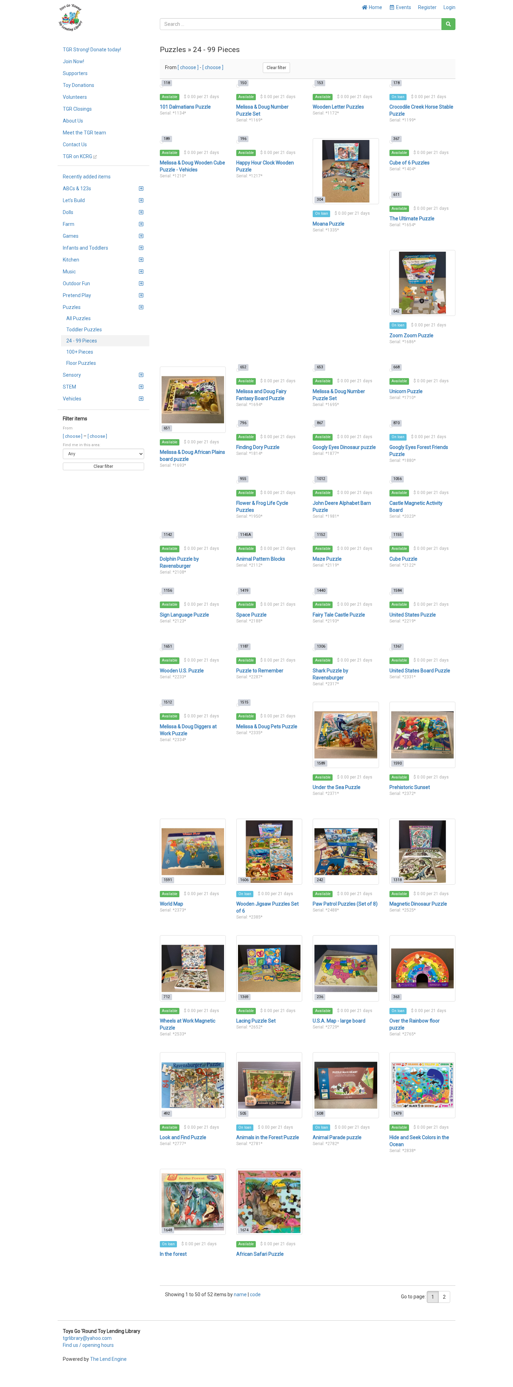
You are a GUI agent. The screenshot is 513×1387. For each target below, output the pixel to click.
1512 (168, 702)
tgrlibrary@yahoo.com (87, 1338)
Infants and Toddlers (85, 248)
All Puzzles (78, 318)
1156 (168, 590)
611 (396, 194)
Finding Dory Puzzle (258, 447)
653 (320, 367)
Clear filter (103, 466)
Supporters (75, 73)
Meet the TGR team (84, 132)
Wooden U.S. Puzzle (182, 670)
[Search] (448, 24)
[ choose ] (73, 436)
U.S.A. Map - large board (339, 1021)
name (241, 1294)
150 (243, 83)
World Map (171, 904)
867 (320, 423)
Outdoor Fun (76, 283)
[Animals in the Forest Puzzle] (269, 1085)
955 (243, 479)
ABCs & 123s (77, 188)
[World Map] (193, 851)
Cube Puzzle (403, 559)
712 (167, 997)
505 (243, 1113)
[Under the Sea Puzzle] (345, 734)
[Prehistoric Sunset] (422, 734)
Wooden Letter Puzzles (338, 107)
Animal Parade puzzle (337, 1137)
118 (167, 83)
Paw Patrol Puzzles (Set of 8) (345, 904)
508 (320, 1113)
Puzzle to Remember (259, 670)
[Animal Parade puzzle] (345, 1085)
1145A (245, 534)
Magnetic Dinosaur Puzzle (418, 904)
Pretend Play (77, 295)
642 (396, 311)
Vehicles (72, 398)
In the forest (173, 1254)
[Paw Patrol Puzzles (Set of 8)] (345, 851)
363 (396, 997)
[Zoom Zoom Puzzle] (422, 283)
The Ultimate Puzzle (411, 218)
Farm (68, 224)
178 (396, 83)
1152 (321, 534)
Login (449, 7)
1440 (321, 590)
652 (243, 367)
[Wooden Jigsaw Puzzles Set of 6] (269, 851)
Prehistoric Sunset (409, 787)
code (255, 1294)
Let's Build (74, 200)
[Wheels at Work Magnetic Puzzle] (193, 968)
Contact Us (75, 144)
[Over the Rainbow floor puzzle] (422, 968)
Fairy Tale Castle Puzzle (339, 615)
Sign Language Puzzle (184, 615)
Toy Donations (78, 85)
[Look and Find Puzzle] (193, 1085)
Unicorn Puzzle (406, 391)
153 (320, 83)
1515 (244, 702)
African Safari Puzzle (260, 1254)
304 (320, 199)
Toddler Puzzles (84, 329)
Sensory (72, 375)
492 (167, 1113)
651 (167, 428)
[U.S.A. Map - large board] (345, 968)
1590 (397, 763)
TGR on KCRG (78, 156)
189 (167, 139)
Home (375, 7)
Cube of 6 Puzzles (409, 162)
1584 (397, 590)
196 (243, 139)
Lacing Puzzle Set (256, 1021)
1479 (397, 1113)
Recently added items (87, 176)
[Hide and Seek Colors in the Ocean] (422, 1085)
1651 (168, 646)
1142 (168, 534)
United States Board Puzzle (419, 670)
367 (396, 139)
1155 (397, 534)
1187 (244, 646)
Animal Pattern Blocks (260, 559)
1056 (397, 479)
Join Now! (73, 61)
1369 (244, 997)
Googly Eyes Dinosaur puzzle (344, 447)
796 (243, 423)
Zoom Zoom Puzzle (411, 335)
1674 (244, 1230)
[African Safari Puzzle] (269, 1202)
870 (396, 423)
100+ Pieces (79, 352)
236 (320, 997)
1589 (321, 763)
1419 (244, 590)
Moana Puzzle (328, 224)
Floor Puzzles (81, 363)
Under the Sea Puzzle (336, 787)
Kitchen (71, 260)
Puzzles (72, 307)
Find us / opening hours (88, 1345)
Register (427, 7)
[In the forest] (193, 1202)
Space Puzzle (251, 615)
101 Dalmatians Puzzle (185, 107)
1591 (168, 880)
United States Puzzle (412, 615)
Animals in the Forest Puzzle (267, 1137)
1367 (397, 646)
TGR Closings (77, 109)
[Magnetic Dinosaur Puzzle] (422, 851)
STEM (69, 387)
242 (320, 880)
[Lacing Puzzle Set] (269, 968)
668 (396, 367)
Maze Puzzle (327, 559)
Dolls (68, 212)
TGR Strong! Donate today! (92, 49)
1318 (397, 880)
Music (69, 271)
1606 (244, 880)
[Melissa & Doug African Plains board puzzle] (193, 399)
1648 (168, 1230)
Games (71, 236)
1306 (321, 646)
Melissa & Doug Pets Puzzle (266, 726)
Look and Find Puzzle (183, 1137)
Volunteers (75, 97)
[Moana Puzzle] (345, 171)
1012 (321, 479)
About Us (73, 121)
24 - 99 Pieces (81, 341)
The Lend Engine (108, 1359)
